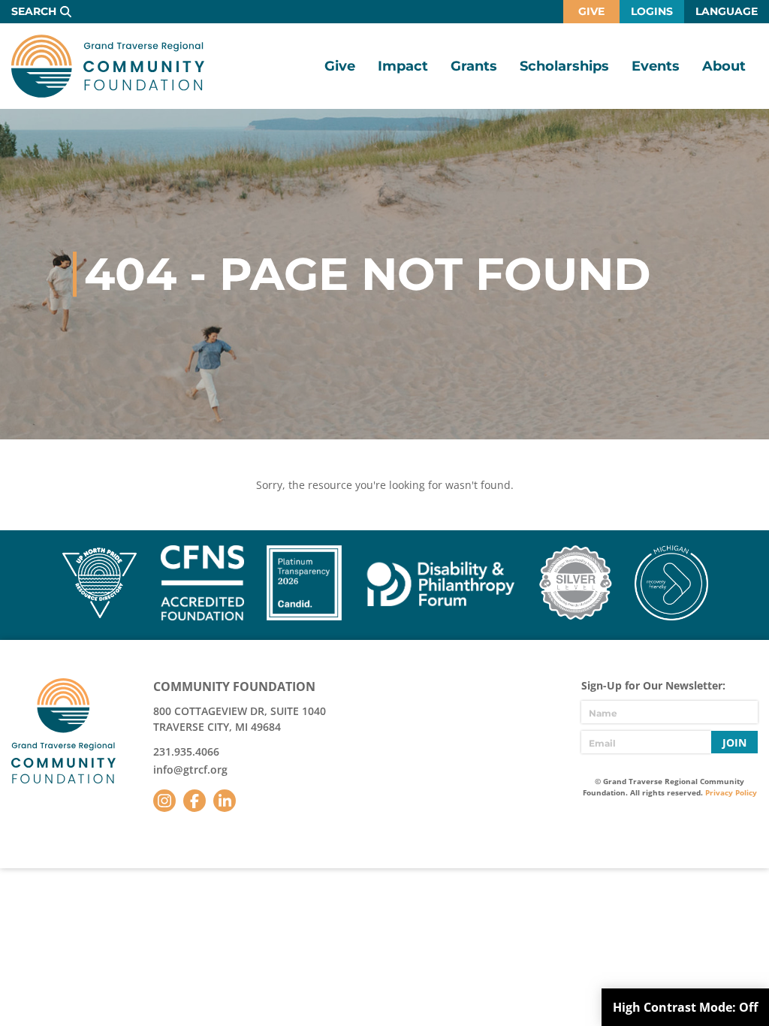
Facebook (194, 800)
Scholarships (564, 66)
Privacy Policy (731, 792)
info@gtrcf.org (190, 769)
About (724, 66)
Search (33, 11)
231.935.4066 (186, 751)
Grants (474, 66)
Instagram (164, 800)
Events (656, 66)
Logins (652, 11)
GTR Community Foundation (107, 66)
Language (726, 11)
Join (734, 742)
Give (591, 11)
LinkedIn (224, 800)
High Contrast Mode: (685, 1007)
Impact (403, 66)
